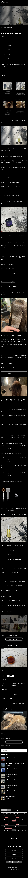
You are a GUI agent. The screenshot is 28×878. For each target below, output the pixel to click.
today (9, 810)
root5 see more (14, 741)
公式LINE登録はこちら (14, 639)
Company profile (4, 872)
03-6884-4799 (14, 846)
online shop (14, 854)
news (5, 27)
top (1, 27)
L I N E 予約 (14, 858)
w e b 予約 (14, 850)
